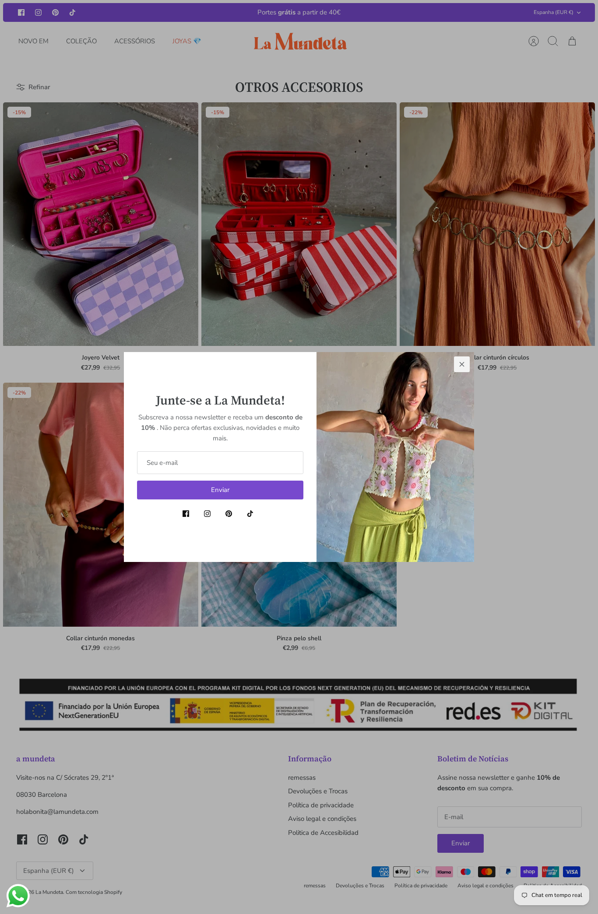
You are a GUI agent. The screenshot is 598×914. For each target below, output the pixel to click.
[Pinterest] (228, 513)
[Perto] (462, 364)
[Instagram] (207, 513)
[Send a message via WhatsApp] (18, 896)
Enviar (220, 489)
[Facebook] (185, 513)
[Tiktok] (250, 513)
